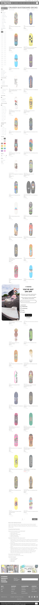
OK (36, 603)
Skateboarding (24, 306)
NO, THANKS (28, 317)
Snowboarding (24, 308)
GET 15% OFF (28, 315)
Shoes (23, 310)
